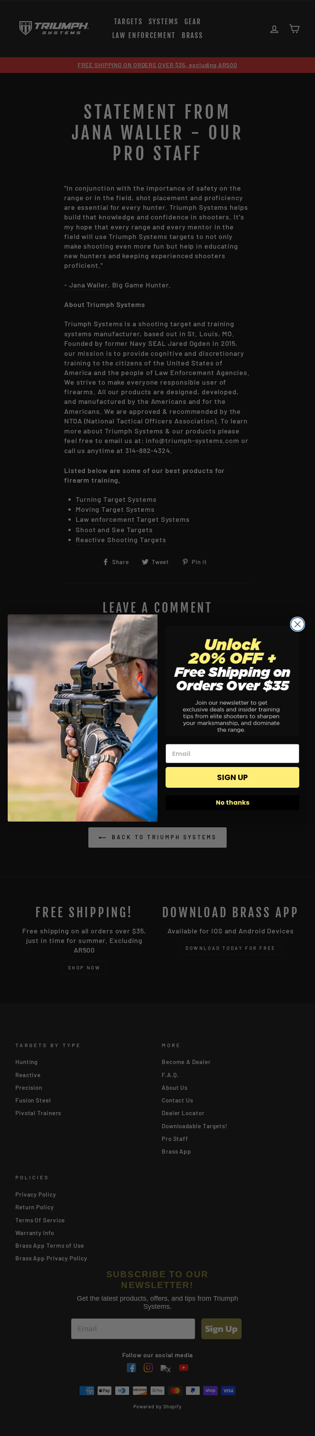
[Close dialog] (297, 624)
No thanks (232, 802)
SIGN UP (232, 777)
